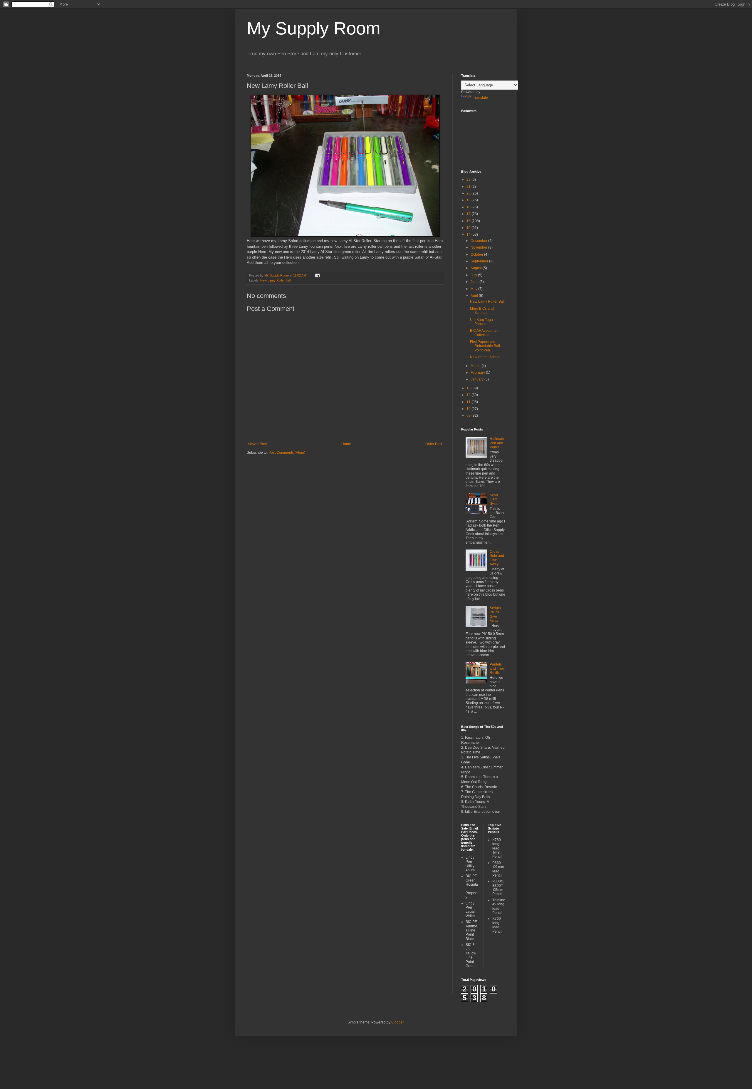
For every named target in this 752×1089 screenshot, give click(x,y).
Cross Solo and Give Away (497, 557)
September (480, 261)
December (479, 241)
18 (468, 207)
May (474, 289)
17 (468, 214)
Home (346, 444)
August (477, 268)
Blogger (397, 1022)
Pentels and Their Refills (497, 668)
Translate (480, 98)
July (474, 275)
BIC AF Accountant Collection (484, 333)
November (479, 247)
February (478, 373)
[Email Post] (317, 275)
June (475, 282)
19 (468, 200)
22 (468, 179)
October (477, 254)
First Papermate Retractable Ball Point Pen (485, 346)
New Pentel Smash (485, 357)
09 (468, 415)
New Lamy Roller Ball (275, 280)
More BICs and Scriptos (482, 310)
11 (468, 402)
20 (468, 193)
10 (468, 409)
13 (468, 388)
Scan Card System (495, 499)
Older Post (433, 444)
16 (468, 221)
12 (468, 395)
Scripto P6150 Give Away (495, 614)
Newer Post (257, 444)
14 (468, 234)
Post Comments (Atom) (286, 452)
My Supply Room (313, 28)
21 (468, 187)
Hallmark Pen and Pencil (497, 443)
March (476, 366)
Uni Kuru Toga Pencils (481, 322)
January (477, 379)
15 (468, 228)
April (475, 296)
